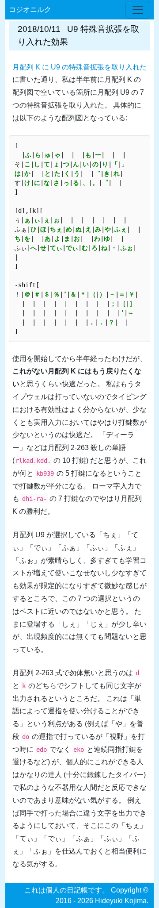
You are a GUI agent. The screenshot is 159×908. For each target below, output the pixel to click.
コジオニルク (30, 9)
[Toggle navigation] (137, 10)
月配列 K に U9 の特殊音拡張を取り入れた (79, 67)
